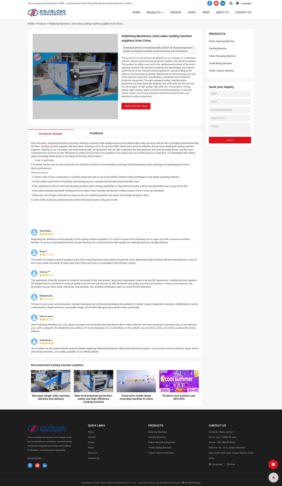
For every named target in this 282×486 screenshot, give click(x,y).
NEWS (206, 12)
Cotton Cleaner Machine (221, 70)
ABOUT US (222, 12)
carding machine (49, 146)
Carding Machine (218, 48)
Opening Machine (157, 432)
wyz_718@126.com (226, 437)
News (91, 447)
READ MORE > (35, 458)
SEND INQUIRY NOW (136, 106)
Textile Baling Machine (220, 63)
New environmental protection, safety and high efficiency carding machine (93, 398)
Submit (230, 140)
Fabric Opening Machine (221, 41)
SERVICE (175, 12)
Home (91, 432)
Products (41, 23)
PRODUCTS (153, 12)
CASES (192, 12)
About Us (92, 452)
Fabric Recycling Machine (222, 56)
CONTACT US (243, 12)
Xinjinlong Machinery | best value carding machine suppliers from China (86, 23)
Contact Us (93, 458)
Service (92, 437)
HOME (136, 12)
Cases (91, 442)
